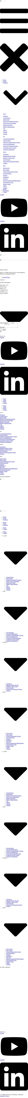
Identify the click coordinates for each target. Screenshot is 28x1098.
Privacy (7, 1096)
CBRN (8, 587)
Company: (2, 290)
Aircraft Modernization (12, 634)
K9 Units (8, 742)
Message (2, 327)
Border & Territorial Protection (13, 580)
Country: (2, 291)
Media (4, 401)
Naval (4, 152)
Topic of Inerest (4, 293)
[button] (14, 41)
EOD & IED (9, 578)
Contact (5, 403)
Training (8, 589)
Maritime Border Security (12, 685)
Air (4, 136)
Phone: (2, 286)
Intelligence (9, 740)
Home (4, 399)
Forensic (8, 739)
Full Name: (3, 285)
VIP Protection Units (11, 744)
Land (4, 113)
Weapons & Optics (10, 582)
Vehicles (8, 588)
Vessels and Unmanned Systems (14, 689)
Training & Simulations (12, 641)
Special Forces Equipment (12, 581)
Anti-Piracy (9, 683)
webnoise (2, 1096)
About (4, 400)
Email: (2, 288)
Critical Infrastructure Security (13, 736)
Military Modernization (12, 584)
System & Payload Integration (13, 638)
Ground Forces (10, 577)
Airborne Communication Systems (14, 635)
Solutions (5, 519)
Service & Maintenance (12, 636)
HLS (4, 165)
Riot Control (9, 735)
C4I (7, 585)
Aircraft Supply (10, 632)
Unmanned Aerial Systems (12, 639)
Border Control (10, 746)
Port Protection (10, 688)
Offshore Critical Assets (12, 686)
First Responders (10, 737)
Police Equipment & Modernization (15, 743)
